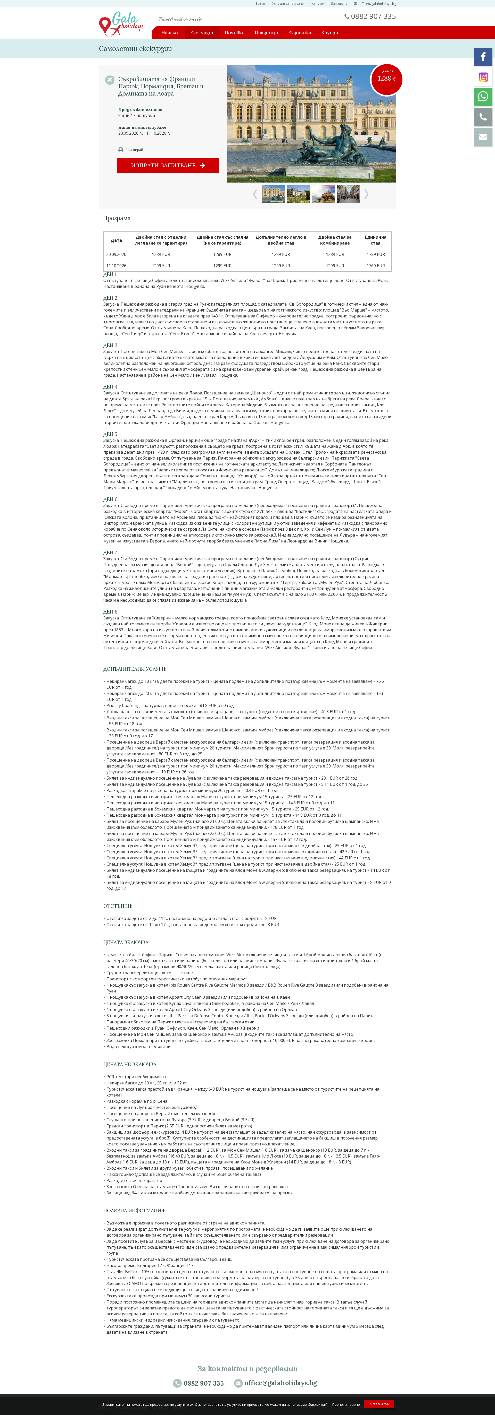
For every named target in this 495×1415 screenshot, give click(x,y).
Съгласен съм (379, 1404)
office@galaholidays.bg (377, 3)
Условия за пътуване (288, 3)
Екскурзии (202, 33)
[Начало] (121, 35)
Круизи (329, 33)
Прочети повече (346, 1404)
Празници (266, 33)
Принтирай (134, 150)
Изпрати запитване (164, 165)
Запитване (339, 3)
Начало (169, 33)
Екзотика (299, 33)
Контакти (317, 3)
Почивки (235, 33)
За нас (260, 3)
